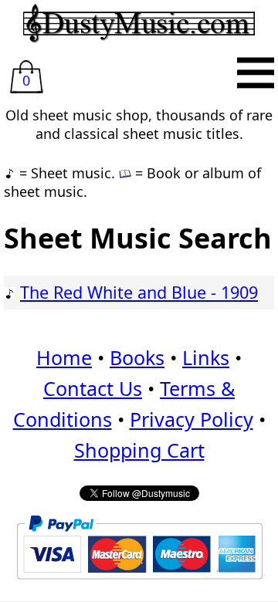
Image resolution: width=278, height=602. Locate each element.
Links (205, 357)
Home (64, 357)
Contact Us (92, 388)
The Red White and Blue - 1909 (139, 292)
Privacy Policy (191, 419)
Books (137, 357)
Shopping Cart (139, 450)
